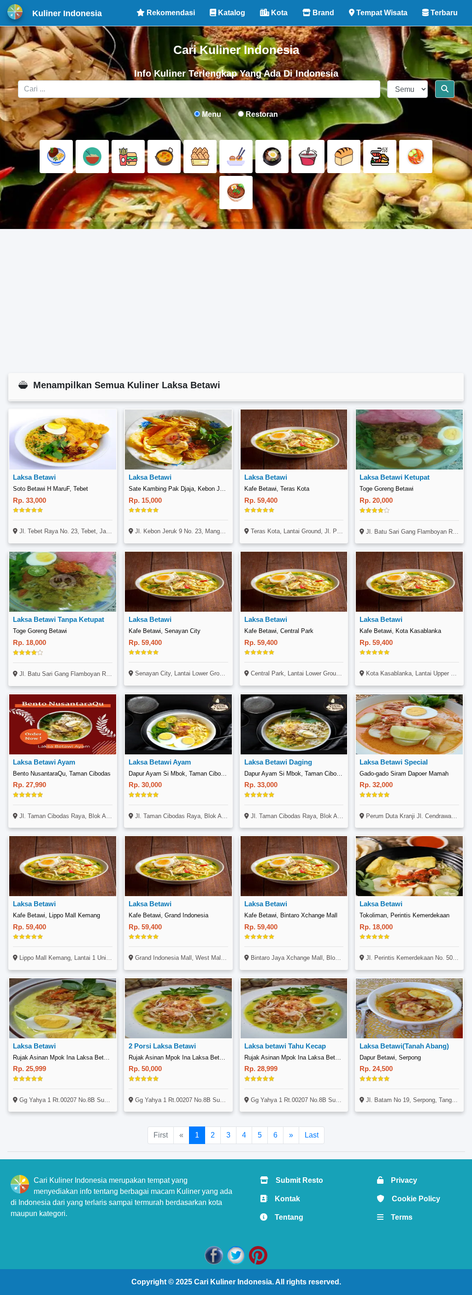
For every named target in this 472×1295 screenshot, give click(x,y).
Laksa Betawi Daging (278, 762)
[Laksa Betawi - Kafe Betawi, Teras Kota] (294, 440)
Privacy (400, 1180)
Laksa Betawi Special (394, 762)
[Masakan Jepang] (236, 156)
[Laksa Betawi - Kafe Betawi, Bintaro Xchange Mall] (294, 866)
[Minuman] (307, 156)
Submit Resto (295, 1180)
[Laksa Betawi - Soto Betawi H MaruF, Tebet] (62, 440)
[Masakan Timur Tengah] (236, 192)
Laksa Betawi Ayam (44, 762)
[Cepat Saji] (128, 156)
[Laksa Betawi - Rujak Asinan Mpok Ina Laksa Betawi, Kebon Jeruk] (62, 1008)
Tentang (285, 1217)
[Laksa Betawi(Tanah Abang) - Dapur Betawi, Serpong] (409, 1008)
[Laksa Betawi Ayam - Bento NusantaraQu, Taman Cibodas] (62, 724)
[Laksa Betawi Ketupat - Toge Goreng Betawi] (409, 440)
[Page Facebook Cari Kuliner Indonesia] (214, 1255)
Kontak (283, 1199)
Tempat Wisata (380, 13)
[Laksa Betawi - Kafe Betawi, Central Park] (294, 582)
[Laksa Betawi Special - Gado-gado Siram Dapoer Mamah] (409, 724)
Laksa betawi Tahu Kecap (285, 1046)
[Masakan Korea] (272, 156)
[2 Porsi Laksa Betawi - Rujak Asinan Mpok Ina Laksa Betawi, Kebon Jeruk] (178, 1008)
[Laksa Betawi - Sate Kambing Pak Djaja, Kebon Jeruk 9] (178, 440)
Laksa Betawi (34, 477)
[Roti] (343, 156)
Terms (398, 1217)
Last (312, 1135)
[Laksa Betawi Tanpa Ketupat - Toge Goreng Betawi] (62, 582)
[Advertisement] (236, 301)
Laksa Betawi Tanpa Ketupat (58, 619)
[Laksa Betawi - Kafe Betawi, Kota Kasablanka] (409, 582)
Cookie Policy (412, 1199)
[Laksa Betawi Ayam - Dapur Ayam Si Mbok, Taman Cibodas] (178, 724)
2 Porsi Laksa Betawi (162, 1046)
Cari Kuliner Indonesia (233, 1282)
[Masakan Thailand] (415, 156)
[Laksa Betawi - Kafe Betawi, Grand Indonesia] (178, 866)
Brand (322, 13)
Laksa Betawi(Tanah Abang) (404, 1046)
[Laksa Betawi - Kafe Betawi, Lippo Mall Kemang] (62, 866)
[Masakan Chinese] (92, 156)
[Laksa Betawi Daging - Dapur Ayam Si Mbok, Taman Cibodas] (294, 724)
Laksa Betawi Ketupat (395, 477)
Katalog (230, 13)
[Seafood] (379, 156)
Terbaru (443, 13)
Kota (278, 13)
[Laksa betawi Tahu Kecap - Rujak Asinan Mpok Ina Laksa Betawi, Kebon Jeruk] (294, 1008)
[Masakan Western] (56, 156)
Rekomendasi (170, 13)
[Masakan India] (164, 156)
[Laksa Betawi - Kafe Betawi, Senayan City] (178, 582)
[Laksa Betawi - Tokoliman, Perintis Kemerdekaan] (409, 866)
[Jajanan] (200, 156)
